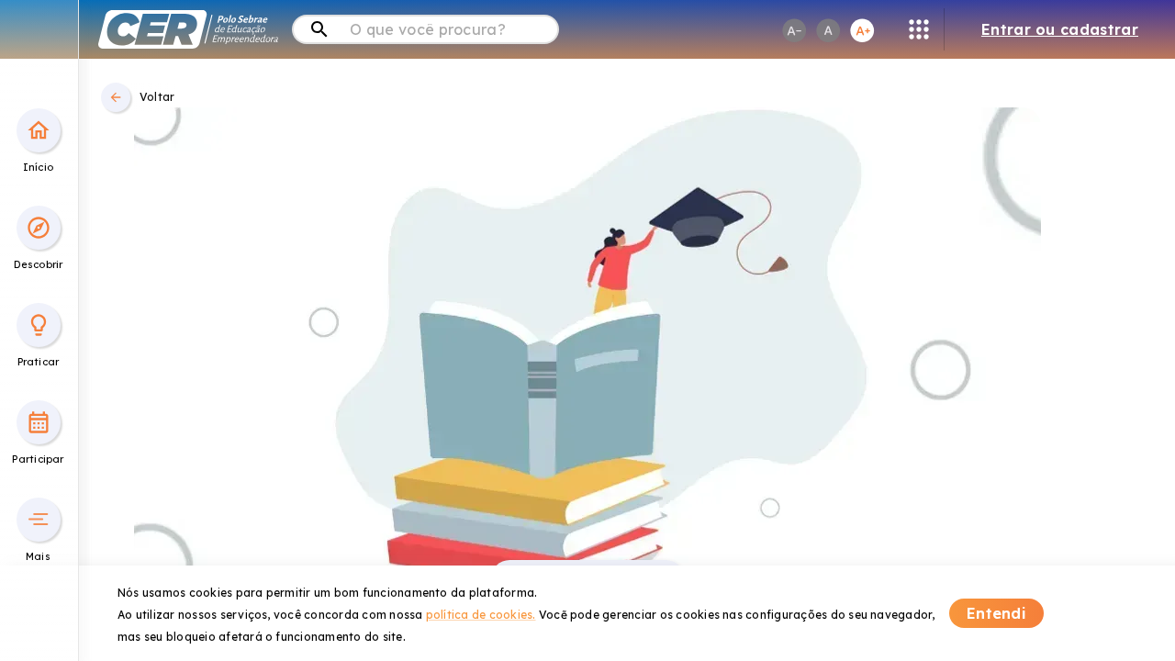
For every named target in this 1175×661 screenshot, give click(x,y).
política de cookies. (481, 615)
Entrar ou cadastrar (1059, 29)
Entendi (996, 613)
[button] (39, 130)
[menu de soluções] (919, 29)
